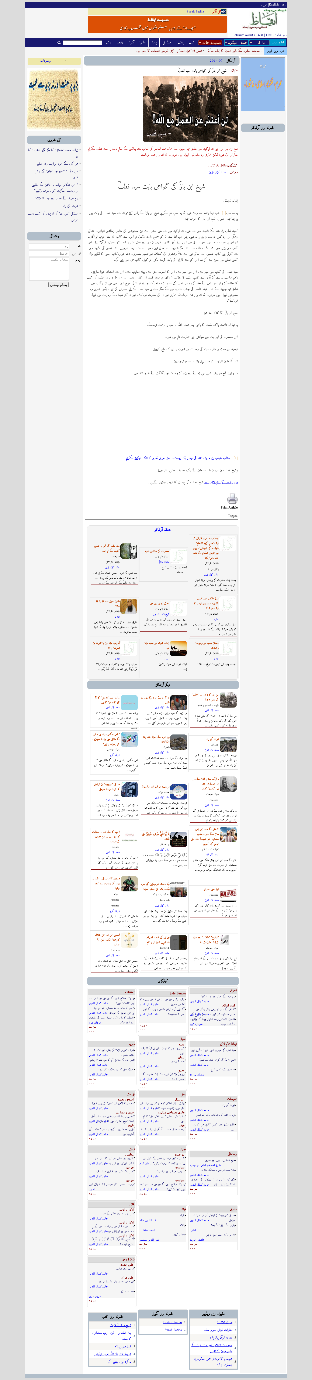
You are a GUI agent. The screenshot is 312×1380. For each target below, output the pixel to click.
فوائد (183, 1209)
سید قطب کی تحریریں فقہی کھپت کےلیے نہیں (107, 548)
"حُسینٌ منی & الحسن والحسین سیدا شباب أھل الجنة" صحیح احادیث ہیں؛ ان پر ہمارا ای (112, 1116)
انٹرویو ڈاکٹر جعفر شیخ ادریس (220, 1234)
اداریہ (132, 1044)
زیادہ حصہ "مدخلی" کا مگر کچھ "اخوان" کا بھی (53, 153)
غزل (182, 1215)
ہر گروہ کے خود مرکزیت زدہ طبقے (57, 164)
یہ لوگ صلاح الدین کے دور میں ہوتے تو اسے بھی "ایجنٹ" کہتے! (205, 783)
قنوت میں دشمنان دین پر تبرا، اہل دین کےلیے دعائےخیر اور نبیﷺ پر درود (112, 1226)
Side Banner (178, 993)
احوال (233, 990)
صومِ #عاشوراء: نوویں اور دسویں (220, 1160)
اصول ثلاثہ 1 (224, 1322)
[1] (224, 213)
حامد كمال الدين (217, 172)
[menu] (47, 61)
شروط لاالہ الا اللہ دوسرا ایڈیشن (112, 1354)
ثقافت (132, 1149)
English (274, 5)
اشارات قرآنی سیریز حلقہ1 (217, 1330)
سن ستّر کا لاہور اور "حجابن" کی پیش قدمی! (56, 174)
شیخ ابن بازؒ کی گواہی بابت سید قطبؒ (217, 1059)
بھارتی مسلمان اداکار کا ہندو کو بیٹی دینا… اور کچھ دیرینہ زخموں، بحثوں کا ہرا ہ (162, 1103)
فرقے (181, 1125)
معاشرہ (129, 1154)
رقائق (132, 1204)
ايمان (181, 1057)
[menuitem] (47, 61)
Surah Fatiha (195, 12)
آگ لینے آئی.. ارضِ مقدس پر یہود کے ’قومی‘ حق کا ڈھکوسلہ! (163, 1009)
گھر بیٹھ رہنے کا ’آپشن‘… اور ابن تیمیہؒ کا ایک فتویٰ (162, 1048)
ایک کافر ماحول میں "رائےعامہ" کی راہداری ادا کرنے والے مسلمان (213, 1180)
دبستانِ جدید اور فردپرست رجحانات (207, 645)
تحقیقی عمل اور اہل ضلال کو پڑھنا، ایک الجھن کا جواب (107, 939)
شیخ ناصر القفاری (161, 614)
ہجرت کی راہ (70, 206)
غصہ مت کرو (127, 1291)
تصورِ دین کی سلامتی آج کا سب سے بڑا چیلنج (112, 1059)
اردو (283, 5)
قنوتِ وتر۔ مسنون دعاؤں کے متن (118, 1213)
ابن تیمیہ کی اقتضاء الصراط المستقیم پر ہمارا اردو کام (158, 940)
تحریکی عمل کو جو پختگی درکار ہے (117, 1069)
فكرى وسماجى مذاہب (171, 1112)
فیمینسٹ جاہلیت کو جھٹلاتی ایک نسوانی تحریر (111, 1184)
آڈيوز (131, 43)
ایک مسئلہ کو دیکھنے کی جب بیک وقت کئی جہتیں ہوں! (155, 886)
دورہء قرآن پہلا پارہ (221, 1338)
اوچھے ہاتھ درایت (125, 1268)
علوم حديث (127, 1264)
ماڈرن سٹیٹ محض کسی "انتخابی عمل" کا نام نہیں (163, 1116)
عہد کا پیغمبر (178, 1061)
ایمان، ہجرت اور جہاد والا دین (156, 645)
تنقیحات (232, 1099)
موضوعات (46, 61)
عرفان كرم (115, 754)
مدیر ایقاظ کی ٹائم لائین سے (221, 482)
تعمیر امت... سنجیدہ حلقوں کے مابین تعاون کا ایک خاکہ (257, 51)
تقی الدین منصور (149, 1239)
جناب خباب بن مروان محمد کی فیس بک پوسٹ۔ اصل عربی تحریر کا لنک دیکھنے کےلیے (177, 458)
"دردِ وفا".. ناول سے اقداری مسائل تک (115, 1171)
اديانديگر (179, 1099)
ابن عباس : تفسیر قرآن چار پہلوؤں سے (116, 1281)
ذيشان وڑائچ (164, 562)
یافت (182, 1225)
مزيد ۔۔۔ (92, 1028)
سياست (179, 1167)
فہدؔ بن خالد (147, 1220)
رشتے (108, 43)
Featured (129, 992)
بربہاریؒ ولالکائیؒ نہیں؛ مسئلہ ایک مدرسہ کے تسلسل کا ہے (163, 1074)
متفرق (233, 1209)
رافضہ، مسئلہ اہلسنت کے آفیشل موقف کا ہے (162, 1129)
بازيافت (131, 1094)
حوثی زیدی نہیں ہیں (159, 603)
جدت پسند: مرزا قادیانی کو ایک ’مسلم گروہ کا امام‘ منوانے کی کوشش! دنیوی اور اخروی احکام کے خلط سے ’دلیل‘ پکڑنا (206, 548)
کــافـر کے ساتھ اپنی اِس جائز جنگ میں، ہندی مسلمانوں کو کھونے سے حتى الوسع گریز (212, 1009)
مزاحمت (179, 1154)
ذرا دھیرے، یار (211, 889)
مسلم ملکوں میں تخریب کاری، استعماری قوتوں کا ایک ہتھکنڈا (206, 603)
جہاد (183, 1149)
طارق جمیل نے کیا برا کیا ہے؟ (108, 603)
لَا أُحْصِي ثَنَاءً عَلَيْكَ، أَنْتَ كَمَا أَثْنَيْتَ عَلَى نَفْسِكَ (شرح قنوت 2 (112, 1239)
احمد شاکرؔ (147, 1230)
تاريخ (131, 1125)
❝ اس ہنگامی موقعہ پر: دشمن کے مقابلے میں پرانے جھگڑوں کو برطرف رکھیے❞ (55, 188)
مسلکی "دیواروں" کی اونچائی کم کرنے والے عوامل (53, 217)
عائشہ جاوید (197, 1239)
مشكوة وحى (128, 1259)
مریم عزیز (95, 1296)
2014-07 (216, 61)
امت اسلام (228, 1005)
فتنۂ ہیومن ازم (123, 1347)
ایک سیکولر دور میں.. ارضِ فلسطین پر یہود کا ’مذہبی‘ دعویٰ (162, 999)
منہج (181, 1044)
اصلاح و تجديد (126, 1099)
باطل (183, 1094)
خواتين (130, 1167)
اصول (183, 1039)
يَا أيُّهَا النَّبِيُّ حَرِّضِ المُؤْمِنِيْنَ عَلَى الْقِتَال (156, 836)
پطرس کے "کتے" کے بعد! (223, 1225)
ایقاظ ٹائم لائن (228, 1044)
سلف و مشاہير (125, 1112)
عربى (264, 5)
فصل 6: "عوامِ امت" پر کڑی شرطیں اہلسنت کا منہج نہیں (185, 51)
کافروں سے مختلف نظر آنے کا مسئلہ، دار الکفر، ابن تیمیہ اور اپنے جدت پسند (114, 1158)
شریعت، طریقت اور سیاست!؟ (156, 786)
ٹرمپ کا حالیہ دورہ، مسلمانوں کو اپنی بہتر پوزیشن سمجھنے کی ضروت (106, 836)
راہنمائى (232, 1154)
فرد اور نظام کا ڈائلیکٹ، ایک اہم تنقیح (215, 1115)
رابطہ (120, 43)
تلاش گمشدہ (178, 1234)
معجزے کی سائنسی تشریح (157, 551)
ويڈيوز (142, 43)
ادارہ (117, 616)
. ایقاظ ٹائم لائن (217, 166)
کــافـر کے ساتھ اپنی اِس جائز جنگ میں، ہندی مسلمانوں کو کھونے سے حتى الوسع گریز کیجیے (205, 836)
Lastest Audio (172, 1322)
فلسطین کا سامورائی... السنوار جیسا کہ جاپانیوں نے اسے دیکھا (106, 883)
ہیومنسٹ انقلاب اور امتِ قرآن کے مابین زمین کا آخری (211, 1348)
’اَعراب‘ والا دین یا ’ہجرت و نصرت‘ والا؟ (106, 645)
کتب (192, 43)
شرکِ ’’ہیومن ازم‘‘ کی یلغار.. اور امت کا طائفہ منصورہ (114, 1050)
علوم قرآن (127, 1277)
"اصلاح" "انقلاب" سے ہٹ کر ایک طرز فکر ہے (206, 940)
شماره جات (277, 43)
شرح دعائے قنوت (120, 1325)
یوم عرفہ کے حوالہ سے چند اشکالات (56, 198)
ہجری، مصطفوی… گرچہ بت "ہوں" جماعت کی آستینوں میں (111, 1129)
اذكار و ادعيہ (126, 1209)
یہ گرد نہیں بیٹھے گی (119, 1362)
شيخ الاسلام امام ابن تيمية (205, 1165)
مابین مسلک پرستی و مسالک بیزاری (218, 1170)
